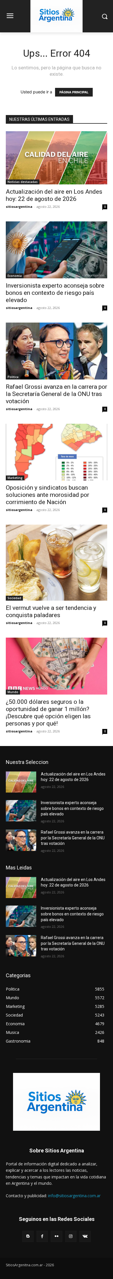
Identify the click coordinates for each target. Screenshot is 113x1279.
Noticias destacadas (23, 182)
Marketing (15, 478)
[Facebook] (42, 1236)
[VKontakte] (85, 1236)
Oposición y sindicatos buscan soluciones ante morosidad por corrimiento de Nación (47, 495)
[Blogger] (28, 1236)
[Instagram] (70, 1236)
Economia (15, 276)
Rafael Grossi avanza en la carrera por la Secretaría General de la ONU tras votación (56, 394)
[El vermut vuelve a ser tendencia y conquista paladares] (56, 563)
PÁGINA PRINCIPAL (73, 92)
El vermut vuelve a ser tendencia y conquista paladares (51, 611)
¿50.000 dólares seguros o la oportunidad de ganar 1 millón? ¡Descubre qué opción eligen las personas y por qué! (48, 712)
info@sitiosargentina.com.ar (74, 1195)
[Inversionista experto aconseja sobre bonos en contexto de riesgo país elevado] (56, 249)
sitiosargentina (19, 206)
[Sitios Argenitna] (56, 1102)
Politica (13, 377)
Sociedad (14, 598)
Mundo (13, 692)
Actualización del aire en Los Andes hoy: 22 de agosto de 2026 (54, 195)
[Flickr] (56, 1236)
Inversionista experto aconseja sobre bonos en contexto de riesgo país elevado (55, 292)
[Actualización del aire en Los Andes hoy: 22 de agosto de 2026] (56, 157)
